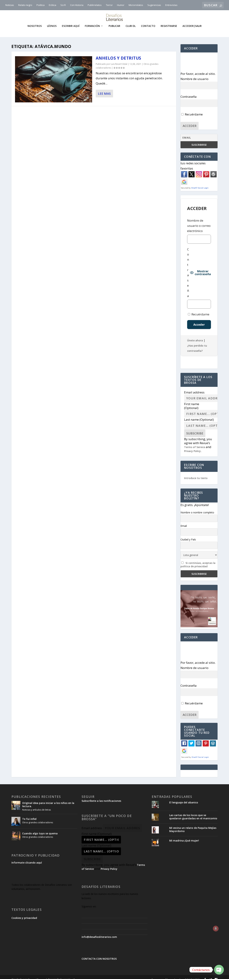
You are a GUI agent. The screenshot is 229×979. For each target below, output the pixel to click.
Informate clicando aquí (26, 862)
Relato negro (25, 5)
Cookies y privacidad (24, 918)
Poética (40, 5)
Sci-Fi (63, 5)
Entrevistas (171, 5)
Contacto (148, 26)
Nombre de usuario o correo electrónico (199, 225)
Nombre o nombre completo (197, 512)
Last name (199, 419)
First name (191, 406)
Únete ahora (195, 340)
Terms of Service (194, 447)
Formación (92, 26)
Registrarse (169, 26)
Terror (109, 5)
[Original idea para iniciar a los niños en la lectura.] (15, 805)
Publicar (114, 26)
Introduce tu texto (196, 478)
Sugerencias (154, 5)
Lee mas (104, 93)
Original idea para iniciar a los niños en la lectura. (48, 804)
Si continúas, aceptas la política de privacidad (198, 564)
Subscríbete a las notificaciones (101, 800)
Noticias (9, 5)
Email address (194, 392)
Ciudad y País (188, 539)
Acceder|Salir (192, 26)
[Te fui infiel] (15, 821)
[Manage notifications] (216, 928)
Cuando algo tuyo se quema (40, 833)
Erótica (52, 5)
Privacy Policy (192, 451)
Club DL (131, 26)
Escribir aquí (70, 26)
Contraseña (189, 97)
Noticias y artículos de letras (36, 809)
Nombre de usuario (194, 79)
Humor (120, 5)
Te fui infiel (29, 819)
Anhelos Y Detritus (118, 58)
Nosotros (35, 26)
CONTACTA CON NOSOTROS (99, 958)
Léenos (52, 26)
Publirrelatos (95, 5)
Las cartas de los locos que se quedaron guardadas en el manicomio (193, 816)
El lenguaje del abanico (183, 802)
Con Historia (76, 5)
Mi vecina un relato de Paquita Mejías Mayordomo (192, 829)
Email (184, 526)
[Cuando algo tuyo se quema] (15, 835)
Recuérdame (193, 114)
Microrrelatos (136, 5)
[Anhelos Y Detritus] (53, 79)
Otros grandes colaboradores (37, 822)
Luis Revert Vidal (119, 64)
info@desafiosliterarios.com (99, 937)
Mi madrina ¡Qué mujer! (184, 840)
